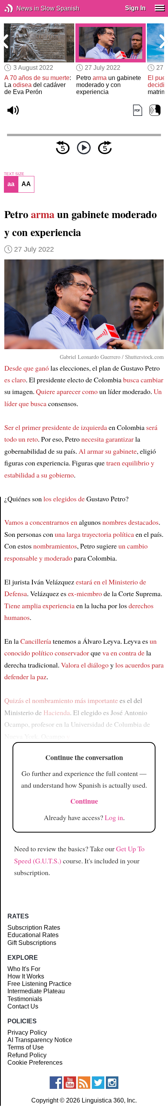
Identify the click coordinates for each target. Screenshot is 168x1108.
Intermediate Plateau (36, 991)
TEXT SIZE (14, 174)
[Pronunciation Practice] (155, 110)
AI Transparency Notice (39, 1040)
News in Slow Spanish (20, 8)
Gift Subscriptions (31, 942)
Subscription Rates (33, 927)
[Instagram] (112, 1082)
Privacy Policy (27, 1032)
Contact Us (22, 1006)
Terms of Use (25, 1047)
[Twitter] (98, 1082)
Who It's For (23, 969)
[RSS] (84, 1082)
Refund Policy (26, 1055)
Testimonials (24, 999)
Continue (84, 801)
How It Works (25, 976)
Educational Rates (33, 935)
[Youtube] (70, 1082)
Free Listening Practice (39, 983)
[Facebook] (56, 1082)
